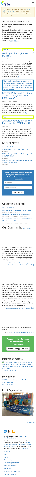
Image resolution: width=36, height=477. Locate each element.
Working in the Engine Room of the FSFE (18, 54)
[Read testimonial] (18, 238)
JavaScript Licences (10, 465)
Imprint (6, 457)
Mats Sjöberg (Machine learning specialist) (20, 308)
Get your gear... (7, 384)
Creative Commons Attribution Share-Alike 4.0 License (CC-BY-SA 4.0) (17, 444)
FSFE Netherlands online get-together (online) (16, 210)
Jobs (5, 454)
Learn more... (13, 40)
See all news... (7, 147)
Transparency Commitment (12, 462)
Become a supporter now (18, 349)
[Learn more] (18, 76)
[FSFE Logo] (5, 3)
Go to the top (31, 422)
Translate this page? (10, 474)
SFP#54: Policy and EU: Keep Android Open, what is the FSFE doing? (17, 96)
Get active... (27, 228)
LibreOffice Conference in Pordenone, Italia (16, 214)
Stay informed (18, 192)
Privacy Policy (8, 460)
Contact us (7, 451)
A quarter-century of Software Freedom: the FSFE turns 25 (17, 122)
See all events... (7, 207)
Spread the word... (8, 370)
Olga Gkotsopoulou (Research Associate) (20, 332)
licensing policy (25, 448)
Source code (7, 468)
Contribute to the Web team (12, 471)
